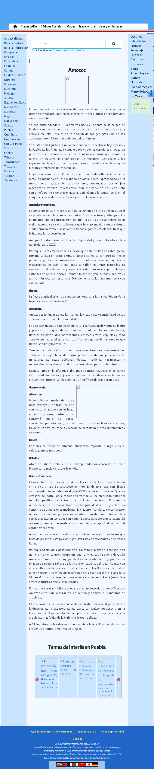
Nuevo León (11, 120)
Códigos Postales (52, 26)
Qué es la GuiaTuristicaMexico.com (51, 731)
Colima (8, 70)
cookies (143, 108)
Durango (10, 79)
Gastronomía (139, 59)
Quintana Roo (13, 139)
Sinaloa (9, 148)
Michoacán (11, 107)
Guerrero (10, 88)
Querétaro (10, 134)
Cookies (77, 738)
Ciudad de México (15, 75)
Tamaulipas (11, 162)
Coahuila (10, 66)
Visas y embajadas (110, 26)
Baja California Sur (16, 47)
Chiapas (9, 56)
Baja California (13, 43)
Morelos (9, 111)
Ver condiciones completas (56, 758)
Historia (136, 45)
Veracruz (10, 171)
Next (119, 680)
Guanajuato (11, 84)
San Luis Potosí (13, 143)
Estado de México (15, 102)
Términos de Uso (86, 731)
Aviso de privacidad (112, 731)
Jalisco (8, 98)
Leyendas (137, 54)
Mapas (70, 26)
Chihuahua (11, 61)
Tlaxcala (9, 166)
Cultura (135, 77)
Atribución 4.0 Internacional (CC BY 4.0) (88, 747)
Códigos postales (60, 50)
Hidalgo (9, 93)
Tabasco (9, 157)
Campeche (11, 52)
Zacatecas (10, 180)
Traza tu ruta (87, 26)
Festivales (137, 64)
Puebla (8, 130)
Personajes (138, 50)
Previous (37, 680)
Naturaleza (138, 82)
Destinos (136, 36)
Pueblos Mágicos (141, 86)
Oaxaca (8, 125)
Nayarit (9, 116)
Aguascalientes (14, 38)
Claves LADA (29, 26)
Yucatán (9, 175)
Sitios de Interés (141, 41)
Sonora (8, 152)
